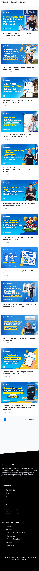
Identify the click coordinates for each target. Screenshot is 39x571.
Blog (7, 496)
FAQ (7, 493)
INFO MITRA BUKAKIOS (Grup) (17, 533)
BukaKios (9, 511)
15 (21, 419)
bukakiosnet (10, 526)
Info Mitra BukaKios (13, 539)
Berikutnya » (29, 419)
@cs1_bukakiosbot (13, 509)
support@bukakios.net (14, 513)
